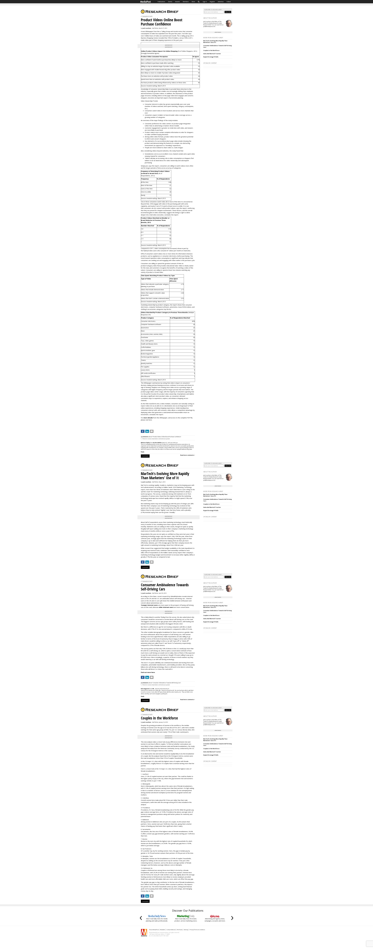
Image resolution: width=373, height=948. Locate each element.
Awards (177, 2)
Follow (229, 2)
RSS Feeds (179, 930)
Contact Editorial (170, 930)
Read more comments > (187, 455)
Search (199, 1)
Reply (142, 452)
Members (186, 2)
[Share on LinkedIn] (147, 431)
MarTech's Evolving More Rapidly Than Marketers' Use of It (215, 41)
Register (212, 2)
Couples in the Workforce (211, 50)
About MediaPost (154, 930)
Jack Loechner (146, 28)
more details (148, 418)
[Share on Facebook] (143, 431)
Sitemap (186, 930)
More (193, 2)
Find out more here (148, 672)
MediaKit (162, 930)
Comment (145, 456)
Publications (161, 2)
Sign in (205, 2)
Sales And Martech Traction (212, 53)
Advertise (221, 2)
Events (170, 2)
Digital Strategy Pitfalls (210, 57)
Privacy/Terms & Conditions (197, 930)
